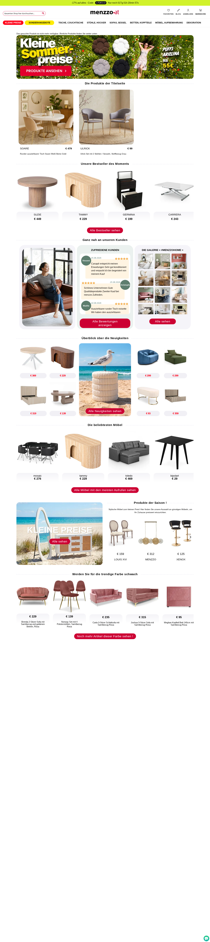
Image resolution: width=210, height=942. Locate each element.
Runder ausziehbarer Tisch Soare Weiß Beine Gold (43, 154)
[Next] (190, 537)
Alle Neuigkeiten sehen (105, 411)
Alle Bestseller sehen (105, 230)
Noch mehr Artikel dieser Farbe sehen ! (105, 636)
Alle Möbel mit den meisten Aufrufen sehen (105, 490)
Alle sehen (162, 321)
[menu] (105, 22)
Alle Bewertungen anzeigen (105, 323)
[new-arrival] (105, 379)
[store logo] (105, 13)
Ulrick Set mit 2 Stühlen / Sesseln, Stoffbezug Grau (103, 154)
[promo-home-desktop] (105, 57)
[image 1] (145, 261)
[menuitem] (13, 23)
